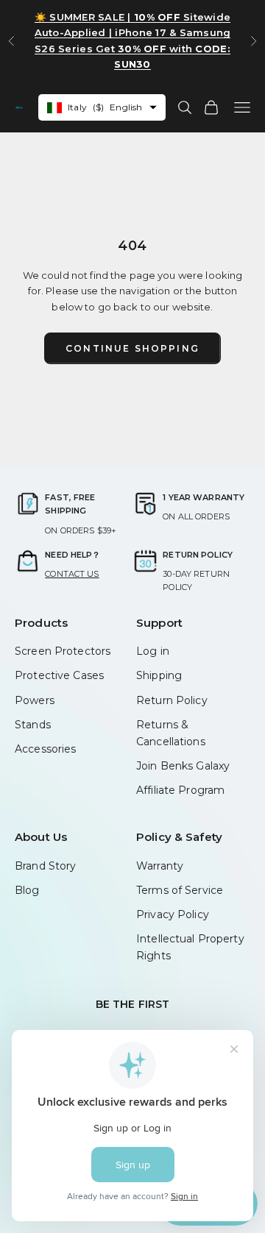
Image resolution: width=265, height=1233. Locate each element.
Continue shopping (132, 348)
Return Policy (172, 700)
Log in (152, 651)
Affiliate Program (180, 790)
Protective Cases (59, 675)
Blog (27, 890)
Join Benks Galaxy (183, 765)
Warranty (159, 866)
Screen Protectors (62, 651)
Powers (34, 700)
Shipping (159, 675)
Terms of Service (179, 890)
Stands (33, 724)
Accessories (45, 749)
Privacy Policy (172, 914)
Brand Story (45, 866)
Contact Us (72, 574)
